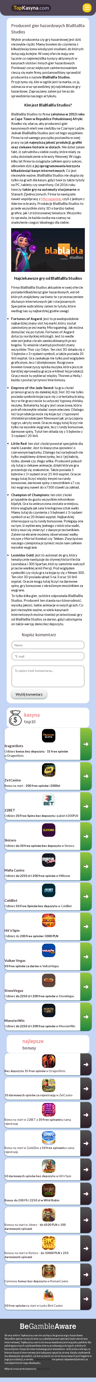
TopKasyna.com (42, 1359)
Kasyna (31, 8)
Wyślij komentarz (29, 694)
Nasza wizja (43, 1368)
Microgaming (51, 199)
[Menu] (87, 7)
